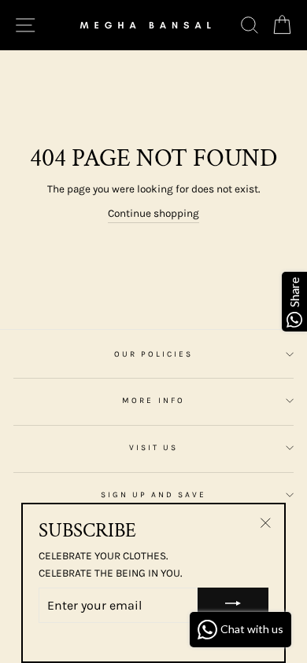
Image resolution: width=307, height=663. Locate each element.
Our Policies (154, 354)
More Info (153, 400)
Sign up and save (154, 495)
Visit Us (153, 447)
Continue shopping (153, 213)
